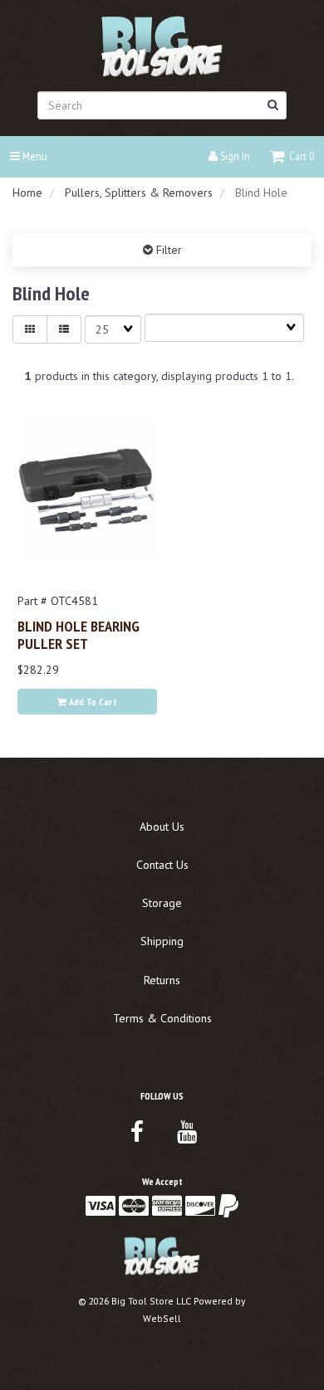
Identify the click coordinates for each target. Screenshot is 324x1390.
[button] (292, 156)
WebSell (162, 1318)
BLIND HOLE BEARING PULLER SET (78, 634)
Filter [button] (167, 249)
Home (27, 192)
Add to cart (91, 701)
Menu (33, 156)
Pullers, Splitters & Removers (139, 192)
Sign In (234, 156)
